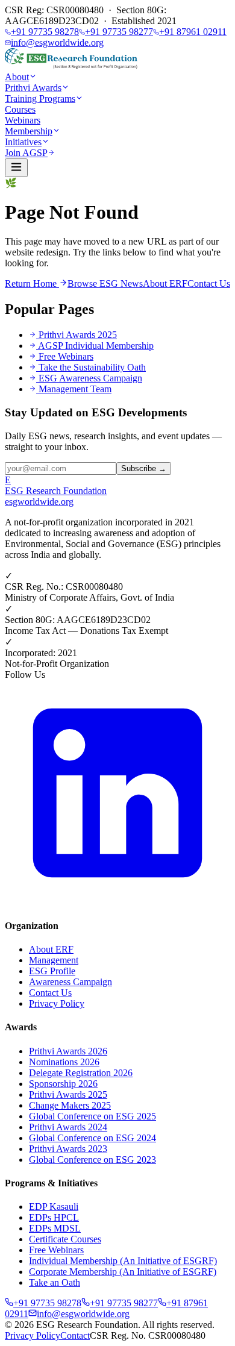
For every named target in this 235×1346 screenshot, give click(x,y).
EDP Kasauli (53, 1206)
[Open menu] (16, 167)
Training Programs (40, 98)
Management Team (75, 389)
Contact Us (208, 283)
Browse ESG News (105, 283)
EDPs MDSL (55, 1228)
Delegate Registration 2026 (81, 1073)
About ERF (165, 283)
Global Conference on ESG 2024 (92, 1138)
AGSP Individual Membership (96, 345)
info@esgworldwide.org (57, 42)
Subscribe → (143, 468)
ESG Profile (52, 971)
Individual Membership (123, 1261)
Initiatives (23, 142)
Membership (28, 131)
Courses (20, 109)
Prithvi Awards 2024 (68, 1127)
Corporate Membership (122, 1271)
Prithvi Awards (33, 88)
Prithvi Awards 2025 (78, 335)
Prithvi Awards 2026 (68, 1051)
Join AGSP (26, 153)
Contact (75, 1335)
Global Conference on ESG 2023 (92, 1159)
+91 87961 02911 (193, 32)
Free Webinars (66, 356)
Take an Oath (54, 1282)
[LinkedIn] (117, 902)
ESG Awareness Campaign (90, 378)
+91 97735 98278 (45, 32)
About (17, 77)
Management (53, 960)
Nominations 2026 (64, 1062)
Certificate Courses (65, 1239)
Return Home (32, 283)
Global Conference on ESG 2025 (92, 1116)
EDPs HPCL (54, 1217)
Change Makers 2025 (70, 1105)
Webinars (22, 120)
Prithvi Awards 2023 (68, 1149)
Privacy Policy (56, 1003)
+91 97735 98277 (119, 32)
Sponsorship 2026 (63, 1083)
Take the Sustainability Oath (92, 367)
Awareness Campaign (70, 982)
